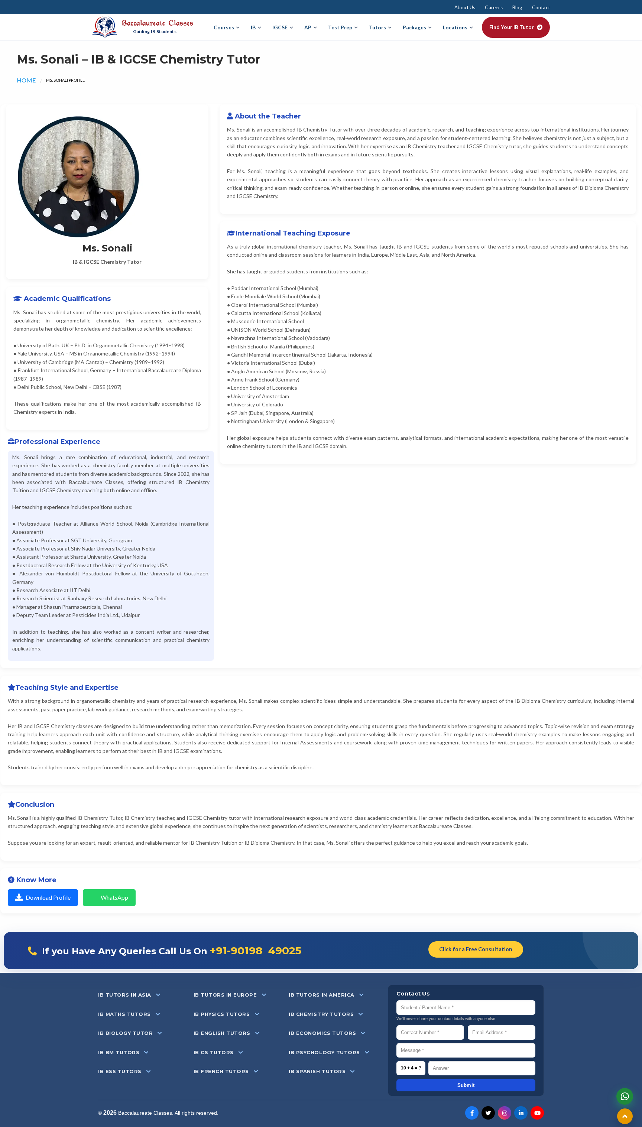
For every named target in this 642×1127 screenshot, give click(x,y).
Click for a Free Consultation (475, 949)
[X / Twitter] (488, 1113)
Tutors (377, 27)
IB (253, 27)
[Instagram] (504, 1113)
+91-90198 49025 (255, 950)
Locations (455, 27)
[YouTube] (537, 1113)
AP (307, 27)
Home (26, 80)
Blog (517, 7)
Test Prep (340, 27)
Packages (414, 27)
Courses (224, 27)
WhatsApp (114, 897)
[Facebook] (472, 1113)
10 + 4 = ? (411, 1068)
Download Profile (48, 897)
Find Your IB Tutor (511, 27)
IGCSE (280, 27)
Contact (541, 7)
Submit (466, 1085)
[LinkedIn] (521, 1113)
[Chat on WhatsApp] (624, 1096)
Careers (493, 7)
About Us (465, 7)
